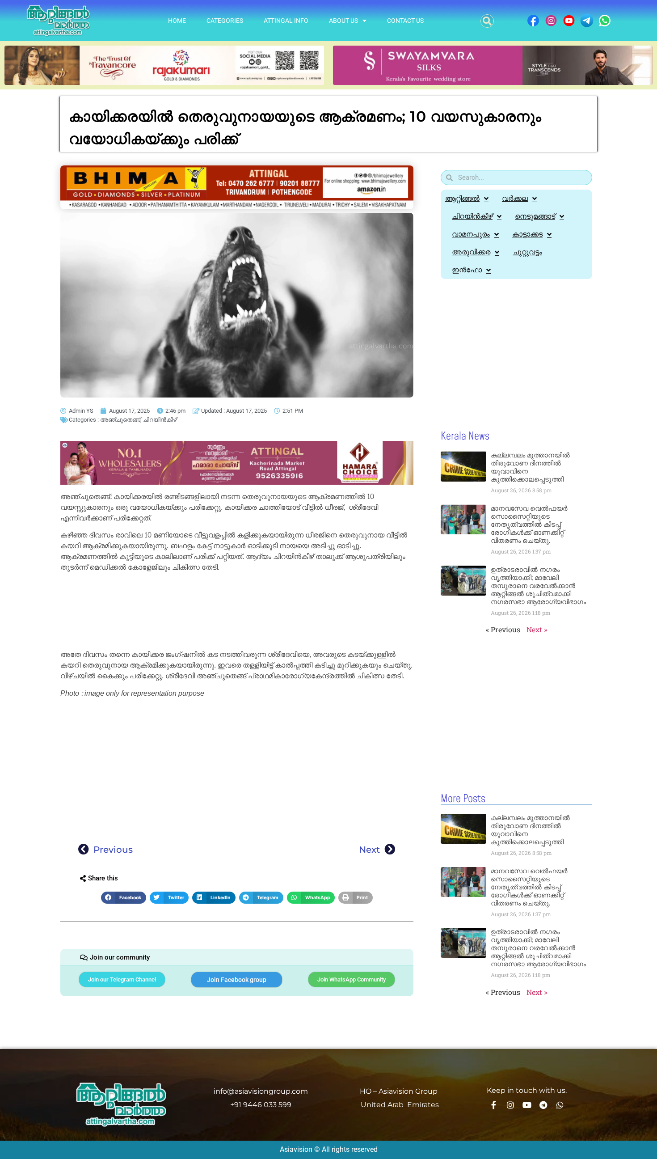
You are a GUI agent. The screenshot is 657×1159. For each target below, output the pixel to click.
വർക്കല (515, 198)
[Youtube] (527, 1105)
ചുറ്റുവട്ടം (527, 252)
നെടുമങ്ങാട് (535, 216)
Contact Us (405, 20)
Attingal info (286, 20)
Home (177, 20)
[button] (487, 21)
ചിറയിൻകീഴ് (160, 419)
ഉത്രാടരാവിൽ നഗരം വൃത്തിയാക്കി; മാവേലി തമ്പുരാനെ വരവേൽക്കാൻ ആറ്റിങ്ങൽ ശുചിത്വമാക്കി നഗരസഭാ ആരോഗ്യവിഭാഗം (538, 585)
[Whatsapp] (560, 1105)
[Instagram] (510, 1105)
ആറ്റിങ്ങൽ (462, 198)
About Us (343, 20)
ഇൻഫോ (467, 270)
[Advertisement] (236, 612)
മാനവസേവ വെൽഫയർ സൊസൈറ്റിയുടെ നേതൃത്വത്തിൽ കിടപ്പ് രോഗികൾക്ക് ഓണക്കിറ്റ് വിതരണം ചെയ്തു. (529, 524)
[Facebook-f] (494, 1105)
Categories (224, 20)
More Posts (463, 799)
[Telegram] (543, 1105)
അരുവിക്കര (471, 252)
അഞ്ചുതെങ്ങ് (120, 419)
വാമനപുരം (471, 234)
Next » (536, 629)
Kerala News (465, 436)
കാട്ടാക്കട (527, 234)
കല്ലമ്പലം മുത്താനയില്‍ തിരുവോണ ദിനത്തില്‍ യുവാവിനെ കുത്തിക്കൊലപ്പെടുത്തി (530, 467)
